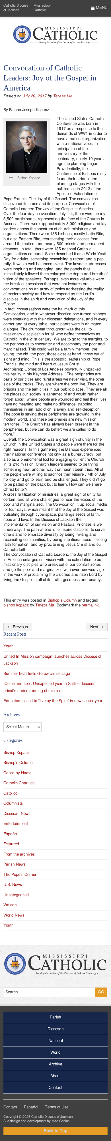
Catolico (10, 793)
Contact (55, 1088)
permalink (90, 605)
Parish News (14, 864)
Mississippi (42, 7)
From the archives (19, 854)
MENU (101, 8)
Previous (18, 627)
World (55, 1053)
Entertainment (15, 824)
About (55, 1076)
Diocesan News (16, 814)
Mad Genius (60, 1121)
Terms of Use (56, 1107)
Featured (11, 844)
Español (10, 834)
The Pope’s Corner (19, 875)
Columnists (13, 803)
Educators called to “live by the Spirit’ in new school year (52, 701)
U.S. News (12, 885)
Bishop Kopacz (16, 753)
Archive (55, 1064)
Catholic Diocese (15, 7)
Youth (8, 646)
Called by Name (17, 773)
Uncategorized (16, 895)
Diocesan (56, 1029)
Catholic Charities (18, 783)
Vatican (10, 905)
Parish (55, 1017)
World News (13, 915)
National (55, 1041)
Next (96, 627)
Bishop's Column (62, 600)
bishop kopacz (16, 605)
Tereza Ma (62, 96)
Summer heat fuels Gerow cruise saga (36, 674)
